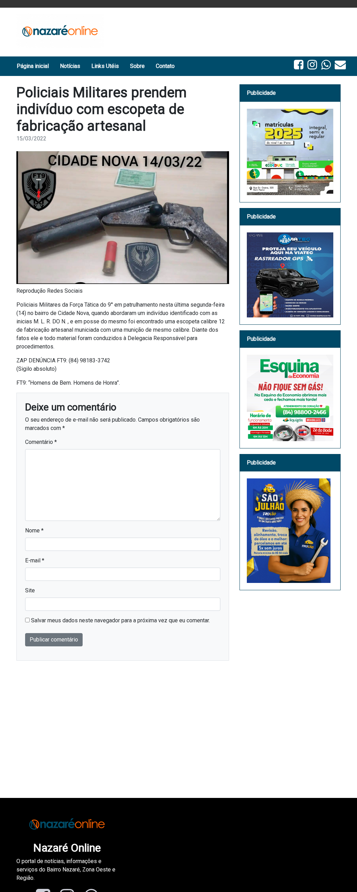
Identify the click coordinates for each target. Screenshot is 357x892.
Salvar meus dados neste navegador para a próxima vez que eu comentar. (120, 620)
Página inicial (33, 66)
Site (30, 590)
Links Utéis (105, 66)
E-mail (34, 560)
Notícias (70, 66)
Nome (34, 530)
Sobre (137, 66)
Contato (165, 66)
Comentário (41, 442)
